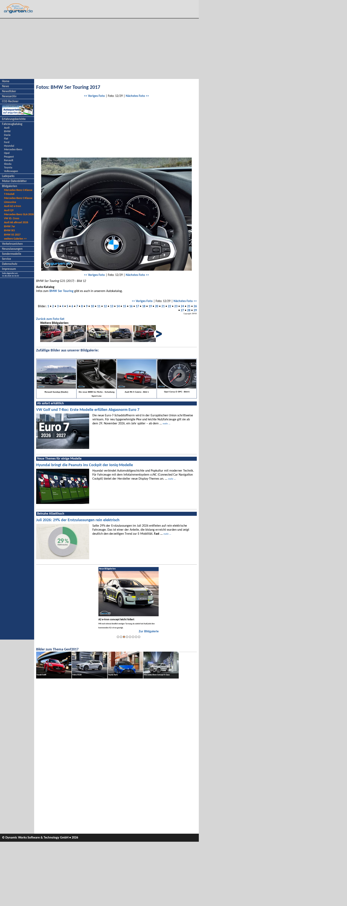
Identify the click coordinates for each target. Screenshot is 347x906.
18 (143, 306)
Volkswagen (11, 171)
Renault (8, 160)
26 (195, 306)
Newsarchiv (9, 96)
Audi (6, 127)
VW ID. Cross (11, 218)
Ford (6, 142)
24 (182, 306)
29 (195, 310)
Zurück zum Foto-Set (50, 319)
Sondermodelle (11, 254)
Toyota (8, 167)
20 (156, 306)
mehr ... (166, 424)
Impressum (9, 269)
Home (5, 81)
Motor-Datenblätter (14, 181)
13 (111, 306)
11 (98, 306)
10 (92, 306)
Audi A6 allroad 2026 (16, 222)
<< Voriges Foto (94, 96)
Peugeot (9, 156)
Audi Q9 (8, 210)
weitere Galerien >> (15, 238)
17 (137, 306)
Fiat (6, 138)
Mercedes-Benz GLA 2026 (19, 214)
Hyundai (9, 145)
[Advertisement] (99, 49)
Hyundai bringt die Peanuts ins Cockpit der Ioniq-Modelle (84, 465)
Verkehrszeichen (12, 244)
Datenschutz (9, 264)
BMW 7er (9, 226)
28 (188, 310)
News (5, 86)
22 (169, 306)
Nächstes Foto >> (137, 96)
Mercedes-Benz (13, 149)
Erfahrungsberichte (14, 119)
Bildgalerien (9, 186)
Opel (6, 153)
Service (6, 259)
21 (163, 306)
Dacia (7, 135)
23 (176, 306)
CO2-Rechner (10, 101)
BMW (7, 131)
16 (131, 306)
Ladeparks (8, 176)
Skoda (7, 164)
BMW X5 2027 (12, 234)
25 (188, 306)
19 (150, 306)
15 (124, 306)
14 (118, 306)
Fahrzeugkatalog (12, 124)
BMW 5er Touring (61, 291)
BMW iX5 (9, 230)
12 (105, 306)
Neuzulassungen (12, 249)
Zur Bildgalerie (149, 631)
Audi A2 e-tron (12, 206)
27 (182, 310)
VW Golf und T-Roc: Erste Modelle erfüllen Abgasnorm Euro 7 (87, 410)
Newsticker (9, 91)
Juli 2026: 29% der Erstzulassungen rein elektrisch (77, 520)
